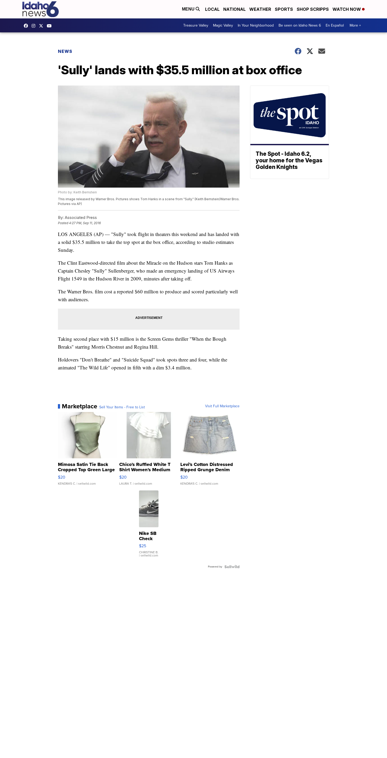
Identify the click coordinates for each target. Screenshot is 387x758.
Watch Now (347, 9)
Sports (284, 9)
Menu (189, 9)
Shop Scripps (313, 9)
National (234, 9)
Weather (260, 9)
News (65, 51)
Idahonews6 (27, 26)
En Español (335, 25)
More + (355, 25)
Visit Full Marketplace (222, 406)
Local (212, 9)
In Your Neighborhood (256, 25)
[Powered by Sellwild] (232, 567)
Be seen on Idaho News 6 (300, 25)
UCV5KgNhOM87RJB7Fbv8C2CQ (50, 26)
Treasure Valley (195, 25)
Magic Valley (223, 25)
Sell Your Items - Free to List (122, 407)
